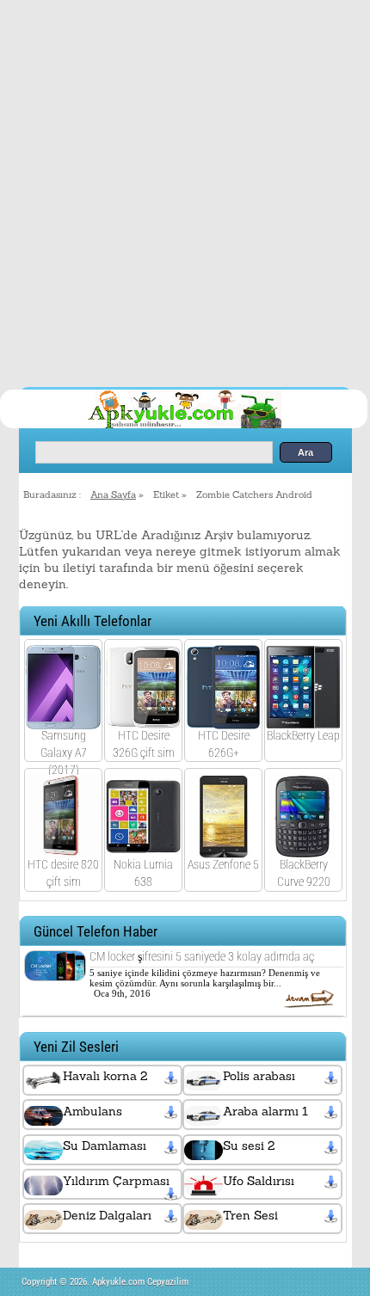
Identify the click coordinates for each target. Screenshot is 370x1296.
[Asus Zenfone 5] (223, 847)
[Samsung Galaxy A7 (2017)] (63, 717)
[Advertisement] (185, 193)
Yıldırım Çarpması (116, 1181)
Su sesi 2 (248, 1145)
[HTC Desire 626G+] (223, 717)
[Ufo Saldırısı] (332, 1182)
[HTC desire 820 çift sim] (63, 847)
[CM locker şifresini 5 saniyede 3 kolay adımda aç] (55, 969)
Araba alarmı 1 (265, 1111)
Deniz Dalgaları (107, 1215)
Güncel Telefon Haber (95, 932)
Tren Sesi (250, 1215)
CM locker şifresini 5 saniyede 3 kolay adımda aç (201, 956)
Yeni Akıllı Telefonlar (92, 621)
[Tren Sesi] (332, 1217)
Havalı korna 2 (105, 1076)
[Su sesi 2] (332, 1147)
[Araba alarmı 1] (332, 1113)
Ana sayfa (113, 494)
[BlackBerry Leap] (303, 717)
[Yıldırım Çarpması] (172, 1194)
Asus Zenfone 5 (223, 864)
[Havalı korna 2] (172, 1077)
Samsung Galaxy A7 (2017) (63, 752)
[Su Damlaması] (172, 1147)
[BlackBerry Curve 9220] (303, 847)
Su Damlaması (104, 1145)
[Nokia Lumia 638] (143, 847)
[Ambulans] (172, 1113)
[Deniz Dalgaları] (172, 1217)
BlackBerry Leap (303, 735)
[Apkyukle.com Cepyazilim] (201, 425)
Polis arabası (259, 1076)
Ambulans (92, 1111)
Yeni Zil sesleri (76, 1047)
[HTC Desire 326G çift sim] (143, 717)
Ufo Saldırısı (258, 1181)
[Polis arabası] (332, 1077)
